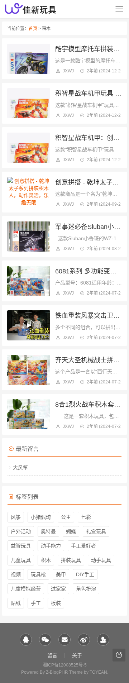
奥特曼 (48, 531)
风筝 (16, 517)
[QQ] (26, 640)
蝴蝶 (71, 531)
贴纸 (16, 603)
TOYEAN (98, 672)
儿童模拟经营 (26, 589)
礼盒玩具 (96, 531)
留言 (52, 655)
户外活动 (21, 531)
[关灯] (119, 655)
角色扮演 (86, 589)
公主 (66, 517)
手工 (36, 603)
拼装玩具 (71, 560)
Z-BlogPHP (56, 672)
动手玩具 (101, 560)
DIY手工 (85, 574)
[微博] (84, 640)
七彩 (86, 517)
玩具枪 (38, 574)
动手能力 (51, 546)
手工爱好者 (83, 546)
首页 (33, 28)
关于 (77, 655)
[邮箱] (64, 640)
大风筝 (20, 468)
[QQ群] (103, 640)
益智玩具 (21, 546)
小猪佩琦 (41, 517)
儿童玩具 (21, 560)
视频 (16, 574)
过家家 (58, 589)
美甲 (61, 574)
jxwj (68, 70)
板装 (56, 603)
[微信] (45, 640)
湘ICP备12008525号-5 (65, 665)
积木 (46, 560)
